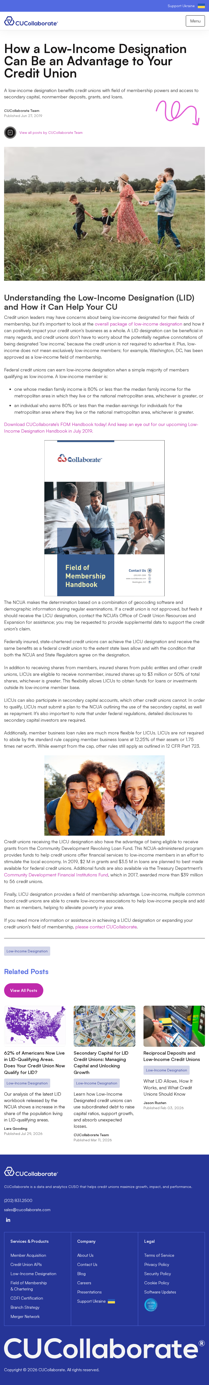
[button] (195, 21)
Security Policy (157, 1273)
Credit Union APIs (26, 1264)
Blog (81, 1273)
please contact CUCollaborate (106, 926)
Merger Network (25, 1316)
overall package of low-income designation (138, 324)
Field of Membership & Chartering (28, 1285)
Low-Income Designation (33, 1273)
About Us (85, 1255)
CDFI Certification (26, 1298)
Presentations (89, 1292)
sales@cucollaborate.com (27, 1209)
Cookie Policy (156, 1282)
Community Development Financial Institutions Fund (56, 874)
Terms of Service (159, 1255)
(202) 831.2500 (18, 1200)
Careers (84, 1282)
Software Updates (160, 1292)
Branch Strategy (25, 1307)
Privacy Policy (156, 1264)
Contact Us (87, 1264)
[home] (31, 20)
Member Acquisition (28, 1255)
